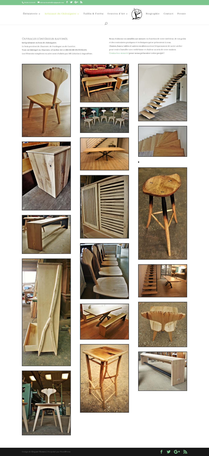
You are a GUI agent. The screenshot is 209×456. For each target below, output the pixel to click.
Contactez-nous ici (119, 53)
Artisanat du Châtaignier (61, 14)
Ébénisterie (30, 14)
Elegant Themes (38, 451)
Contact (169, 14)
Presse (181, 14)
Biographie (153, 14)
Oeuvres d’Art (116, 14)
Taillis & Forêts (93, 14)
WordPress (65, 451)
